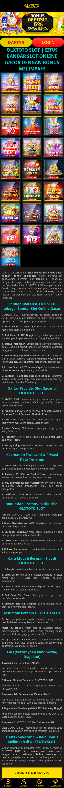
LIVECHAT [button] (56, 785)
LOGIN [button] (48, 42)
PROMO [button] (39, 785)
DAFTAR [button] (16, 42)
